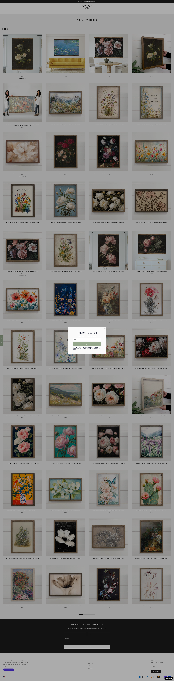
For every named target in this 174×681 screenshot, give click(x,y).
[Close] (104, 328)
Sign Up (87, 344)
